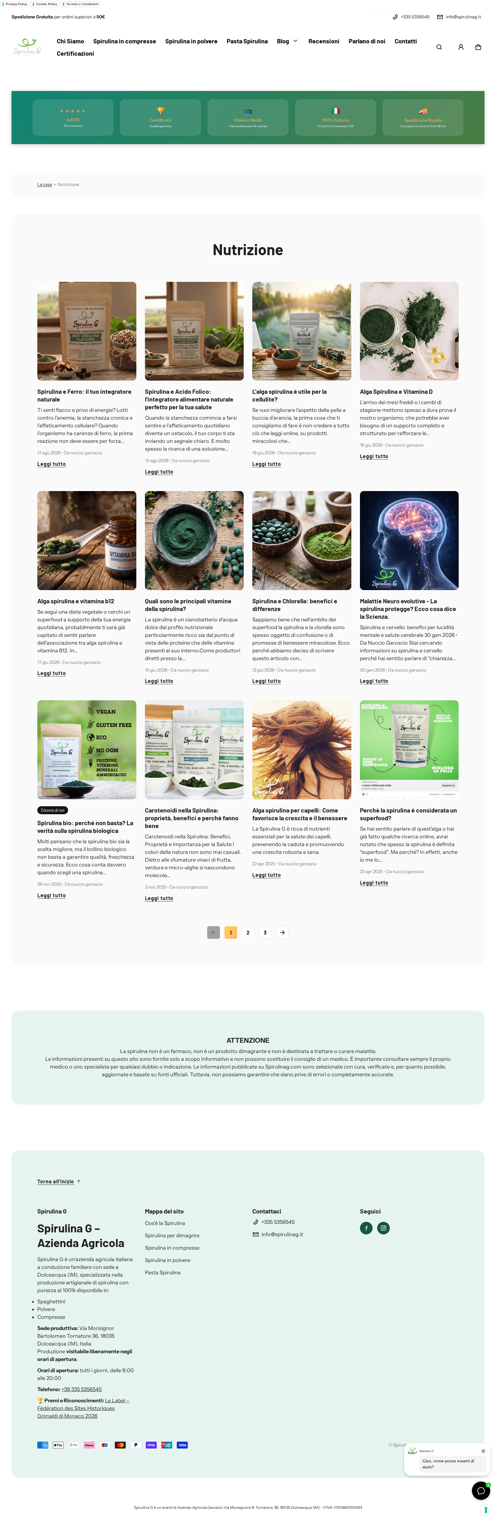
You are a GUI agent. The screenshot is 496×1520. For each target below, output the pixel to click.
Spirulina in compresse (172, 1248)
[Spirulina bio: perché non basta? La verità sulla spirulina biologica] (86, 749)
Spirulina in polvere (167, 1260)
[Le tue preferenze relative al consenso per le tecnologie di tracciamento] (485, 1510)
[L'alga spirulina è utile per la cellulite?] (301, 331)
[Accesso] (461, 47)
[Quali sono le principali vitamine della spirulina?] (194, 540)
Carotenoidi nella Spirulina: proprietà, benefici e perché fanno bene (192, 817)
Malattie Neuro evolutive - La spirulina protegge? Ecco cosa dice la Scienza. (408, 608)
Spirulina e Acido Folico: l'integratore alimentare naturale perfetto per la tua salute (189, 398)
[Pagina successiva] (282, 932)
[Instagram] (383, 1228)
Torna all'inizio (55, 1181)
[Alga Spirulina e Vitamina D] (409, 331)
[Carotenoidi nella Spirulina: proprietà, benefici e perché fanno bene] (194, 749)
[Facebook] (366, 1228)
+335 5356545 (415, 17)
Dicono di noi (52, 810)
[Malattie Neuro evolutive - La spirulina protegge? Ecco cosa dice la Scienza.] (409, 540)
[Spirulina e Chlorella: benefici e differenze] (301, 540)
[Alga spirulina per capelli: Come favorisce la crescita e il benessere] (301, 749)
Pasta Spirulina (163, 1272)
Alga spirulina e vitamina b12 (75, 600)
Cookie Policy (46, 4)
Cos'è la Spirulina (165, 1223)
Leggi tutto (51, 464)
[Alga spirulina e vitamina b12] (86, 540)
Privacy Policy (16, 4)
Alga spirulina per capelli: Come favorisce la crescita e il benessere (299, 813)
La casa (44, 184)
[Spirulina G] (27, 47)
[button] (439, 47)
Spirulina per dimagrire (172, 1235)
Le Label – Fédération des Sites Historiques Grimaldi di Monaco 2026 (83, 1408)
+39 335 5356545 (81, 1389)
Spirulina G (404, 1445)
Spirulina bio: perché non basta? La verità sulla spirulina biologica (85, 826)
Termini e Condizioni (82, 4)
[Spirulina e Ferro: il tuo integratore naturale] (86, 331)
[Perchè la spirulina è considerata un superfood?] (409, 749)
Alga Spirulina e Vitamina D (396, 391)
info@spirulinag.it (463, 17)
